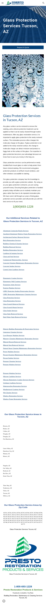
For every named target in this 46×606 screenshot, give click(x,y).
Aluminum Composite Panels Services (16, 231)
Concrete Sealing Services (11, 266)
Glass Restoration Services (12, 301)
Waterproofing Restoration (12, 386)
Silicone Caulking (9, 376)
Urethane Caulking (9, 383)
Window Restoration (10, 396)
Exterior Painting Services (11, 288)
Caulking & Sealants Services (13, 253)
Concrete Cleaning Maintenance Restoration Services (21, 263)
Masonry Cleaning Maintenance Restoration (18, 338)
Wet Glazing (7, 393)
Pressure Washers (9, 364)
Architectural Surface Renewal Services (16, 237)
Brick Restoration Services (12, 240)
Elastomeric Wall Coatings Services (15, 281)
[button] (2, 3)
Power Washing (8, 351)
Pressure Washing (9, 373)
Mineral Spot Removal (11, 345)
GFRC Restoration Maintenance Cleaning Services (20, 294)
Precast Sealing (8, 358)
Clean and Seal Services (11, 256)
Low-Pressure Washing (11, 335)
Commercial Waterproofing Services (15, 260)
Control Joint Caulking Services (13, 269)
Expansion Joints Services (11, 285)
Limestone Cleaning (9, 332)
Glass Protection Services (11, 298)
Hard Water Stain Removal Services (15, 317)
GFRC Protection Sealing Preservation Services (18, 291)
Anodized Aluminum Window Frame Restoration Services (22, 234)
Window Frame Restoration (12, 399)
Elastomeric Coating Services (13, 278)
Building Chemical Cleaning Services (15, 244)
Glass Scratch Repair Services (13, 307)
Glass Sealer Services (10, 310)
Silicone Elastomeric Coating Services (15, 380)
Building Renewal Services (12, 247)
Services (19, 332)
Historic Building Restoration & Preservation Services (21, 329)
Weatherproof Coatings (11, 389)
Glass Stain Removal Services (13, 314)
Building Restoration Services (13, 250)
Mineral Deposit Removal (12, 342)
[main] (23, 24)
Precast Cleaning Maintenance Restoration (17, 355)
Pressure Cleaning (9, 361)
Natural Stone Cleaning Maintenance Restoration (19, 348)
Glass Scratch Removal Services (13, 304)
